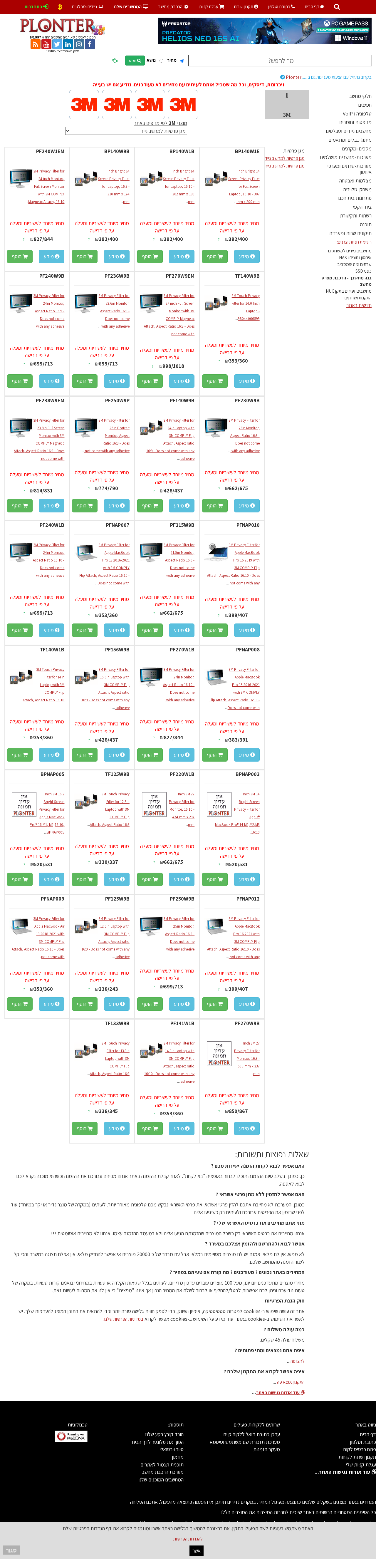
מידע (244, 256)
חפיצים (365, 104)
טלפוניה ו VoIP (357, 113)
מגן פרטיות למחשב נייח (285, 166)
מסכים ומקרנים (357, 148)
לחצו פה (298, 1361)
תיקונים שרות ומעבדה (351, 233)
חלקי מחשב (360, 96)
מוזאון (178, 1457)
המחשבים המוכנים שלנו (161, 1479)
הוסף (212, 256)
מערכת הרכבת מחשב (163, 1472)
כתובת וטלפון (279, 7)
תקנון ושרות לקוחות (357, 1457)
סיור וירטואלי (172, 1449)
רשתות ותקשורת (356, 215)
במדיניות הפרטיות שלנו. (123, 1319)
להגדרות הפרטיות (188, 1539)
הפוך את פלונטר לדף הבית (158, 1442)
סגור (11, 1550)
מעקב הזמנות (266, 1449)
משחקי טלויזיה (357, 189)
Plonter (328, 77)
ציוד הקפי (362, 206)
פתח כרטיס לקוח (359, 1449)
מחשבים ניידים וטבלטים (349, 131)
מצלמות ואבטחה (355, 180)
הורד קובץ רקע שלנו (164, 1434)
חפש (133, 60)
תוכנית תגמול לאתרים (162, 1464)
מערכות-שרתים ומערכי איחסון (349, 168)
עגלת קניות (211, 7)
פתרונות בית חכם (355, 198)
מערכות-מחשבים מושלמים (346, 157)
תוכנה (366, 224)
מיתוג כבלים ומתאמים (350, 139)
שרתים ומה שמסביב (354, 264)
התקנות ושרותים (358, 298)
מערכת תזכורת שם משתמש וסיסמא (245, 1442)
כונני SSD (363, 271)
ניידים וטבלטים (85, 7)
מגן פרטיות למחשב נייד (285, 158)
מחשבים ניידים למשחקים (350, 251)
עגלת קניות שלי (361, 1464)
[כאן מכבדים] (60, 7)
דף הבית (312, 7)
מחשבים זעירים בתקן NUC (349, 291)
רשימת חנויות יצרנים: (354, 242)
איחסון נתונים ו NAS (355, 257)
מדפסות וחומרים (355, 122)
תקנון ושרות (244, 7)
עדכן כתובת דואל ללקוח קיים (251, 1434)
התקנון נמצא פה (290, 1382)
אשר (196, 1550)
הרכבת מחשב (170, 7)
